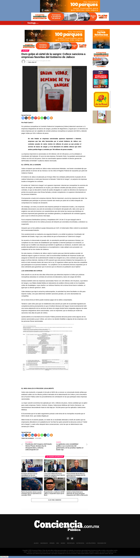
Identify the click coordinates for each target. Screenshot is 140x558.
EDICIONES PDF (101, 543)
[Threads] (45, 118)
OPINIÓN (63, 23)
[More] (51, 118)
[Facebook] (23, 118)
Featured (38, 438)
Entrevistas (92, 23)
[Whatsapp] (42, 118)
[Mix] (38, 118)
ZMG (69, 23)
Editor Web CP (32, 62)
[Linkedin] (32, 118)
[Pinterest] (35, 118)
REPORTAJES (83, 23)
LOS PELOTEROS (91, 543)
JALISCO (46, 23)
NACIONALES (54, 23)
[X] (26, 118)
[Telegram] (48, 118)
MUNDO (75, 23)
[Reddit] (29, 118)
